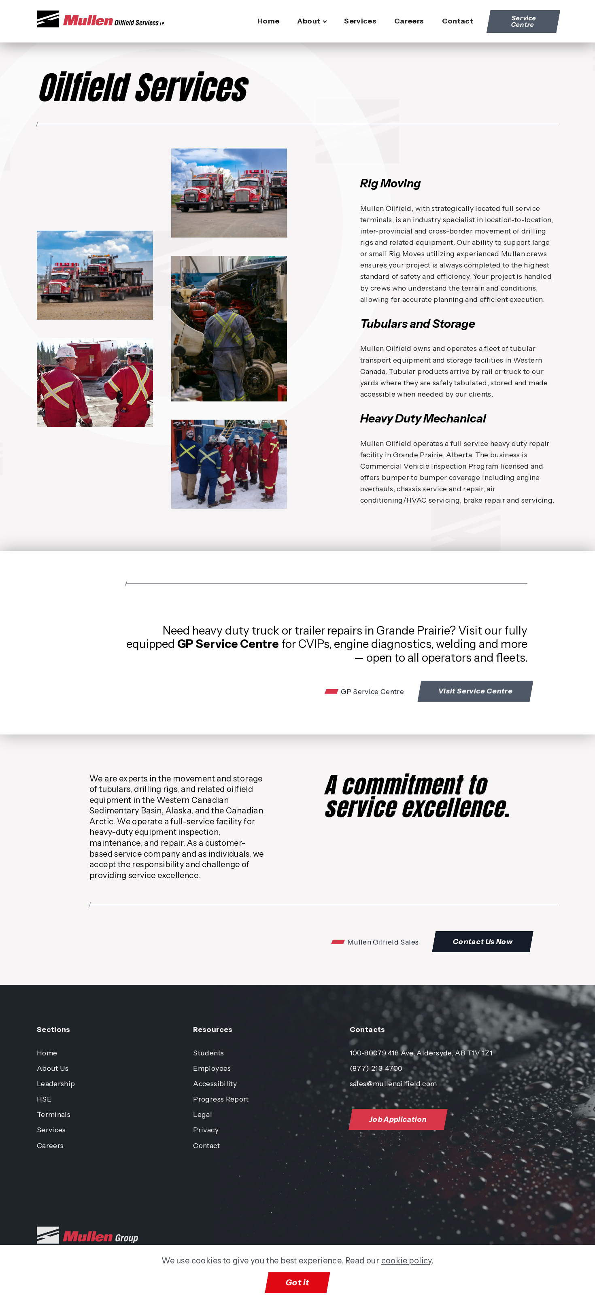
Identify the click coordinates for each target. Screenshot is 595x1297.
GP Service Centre (372, 691)
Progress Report (221, 1099)
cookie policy (406, 1260)
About (308, 21)
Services (360, 21)
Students (208, 1053)
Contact (457, 21)
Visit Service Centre (475, 691)
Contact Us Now (482, 941)
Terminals (53, 1114)
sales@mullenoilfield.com (393, 1083)
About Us (53, 1068)
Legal (202, 1114)
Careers (409, 21)
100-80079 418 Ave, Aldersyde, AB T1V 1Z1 (421, 1053)
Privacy (205, 1129)
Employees (212, 1068)
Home (268, 21)
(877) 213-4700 (376, 1068)
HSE (44, 1099)
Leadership (56, 1083)
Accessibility (215, 1083)
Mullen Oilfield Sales (383, 942)
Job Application (398, 1119)
